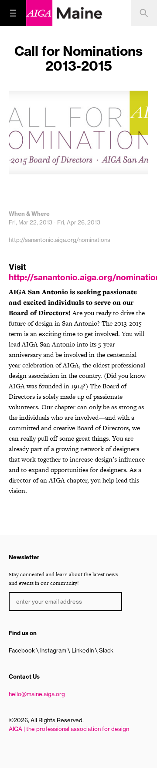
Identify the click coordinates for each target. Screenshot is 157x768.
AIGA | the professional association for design (69, 728)
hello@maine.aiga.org (37, 693)
